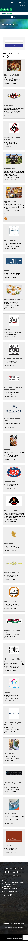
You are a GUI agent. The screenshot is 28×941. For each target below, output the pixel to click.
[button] (4, 53)
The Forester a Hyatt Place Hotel (12, 724)
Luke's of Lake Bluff (11, 572)
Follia (6, 271)
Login (19, 2)
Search (13, 2)
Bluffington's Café (11, 75)
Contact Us (21, 6)
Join (24, 2)
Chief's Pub (8, 105)
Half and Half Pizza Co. (13, 359)
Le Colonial (8, 544)
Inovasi (7, 450)
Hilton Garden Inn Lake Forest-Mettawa (13, 388)
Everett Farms (10, 240)
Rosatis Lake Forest (12, 630)
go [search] (14, 45)
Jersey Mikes (9, 481)
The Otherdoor (10, 814)
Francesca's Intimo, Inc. (13, 299)
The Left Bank (9, 754)
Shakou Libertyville (12, 659)
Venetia (7, 845)
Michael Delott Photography (14, 928)
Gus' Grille (8, 330)
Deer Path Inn (9, 168)
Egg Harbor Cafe (11, 202)
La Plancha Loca (10, 510)
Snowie (7, 692)
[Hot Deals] (5, 220)
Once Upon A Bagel (11, 601)
